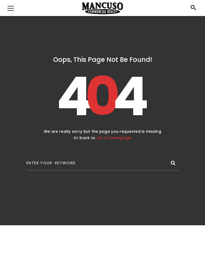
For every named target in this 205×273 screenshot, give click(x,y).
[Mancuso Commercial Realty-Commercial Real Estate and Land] (102, 8)
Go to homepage (114, 137)
